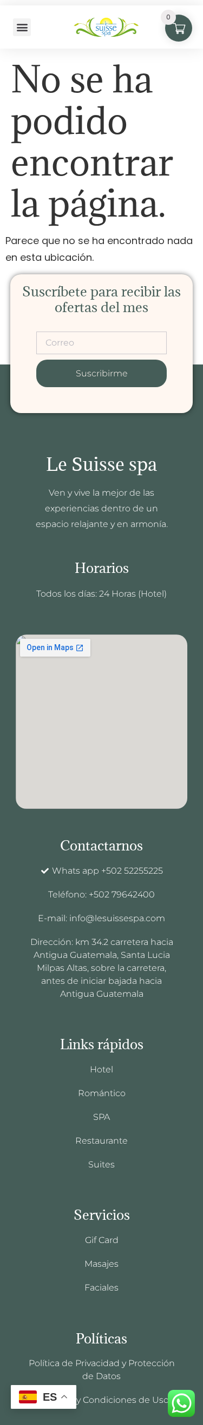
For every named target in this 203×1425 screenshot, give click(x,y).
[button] (22, 27)
